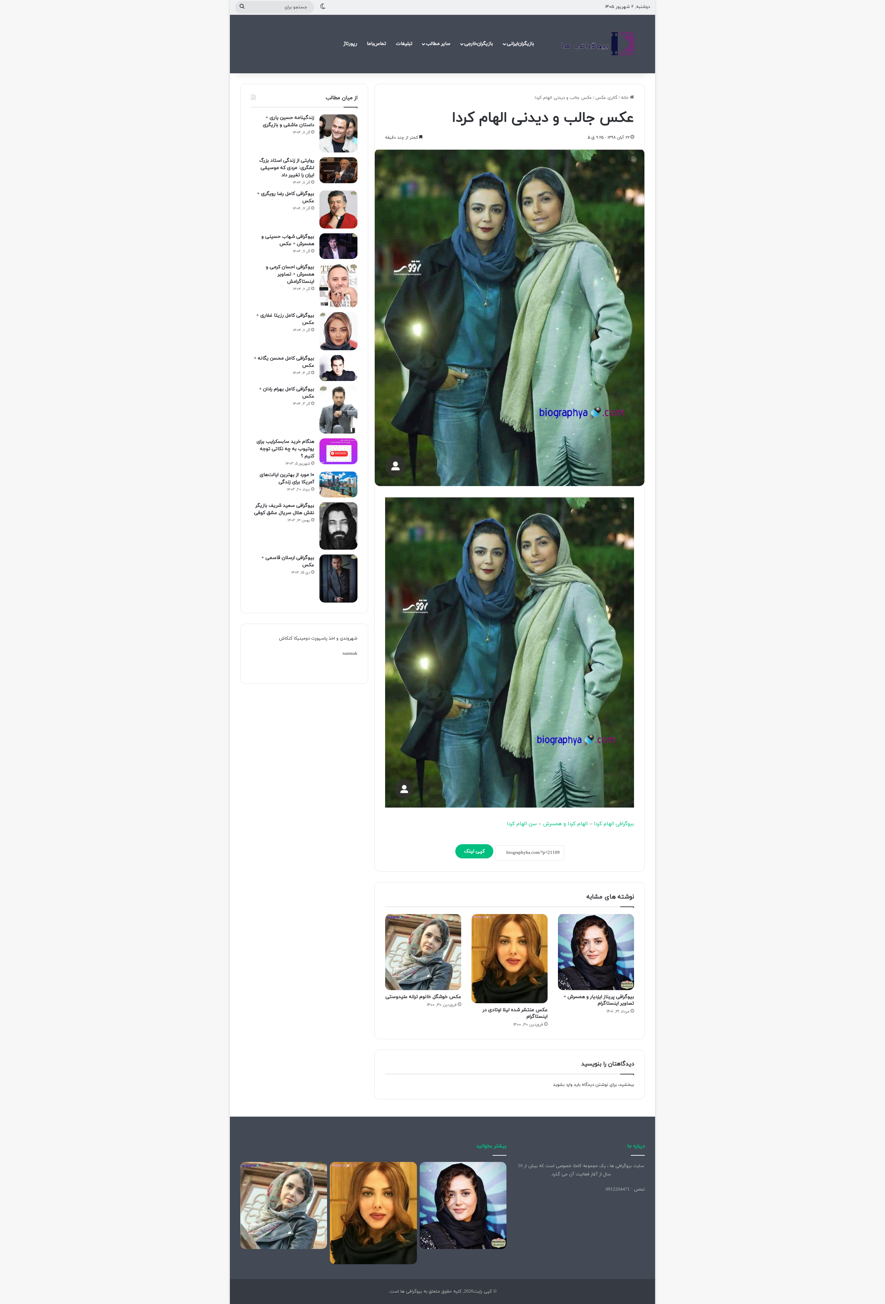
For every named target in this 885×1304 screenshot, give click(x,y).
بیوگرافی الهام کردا (614, 824)
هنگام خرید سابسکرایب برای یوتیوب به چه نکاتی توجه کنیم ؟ (285, 448)
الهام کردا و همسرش (565, 824)
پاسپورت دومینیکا (310, 638)
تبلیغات (404, 43)
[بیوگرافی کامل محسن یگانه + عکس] (338, 368)
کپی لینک (474, 851)
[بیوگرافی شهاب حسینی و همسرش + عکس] (338, 246)
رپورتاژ (350, 43)
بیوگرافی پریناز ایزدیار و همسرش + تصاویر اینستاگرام (598, 1000)
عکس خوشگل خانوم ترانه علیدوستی (423, 997)
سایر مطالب (438, 43)
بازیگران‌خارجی (478, 43)
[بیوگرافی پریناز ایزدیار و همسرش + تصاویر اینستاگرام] (596, 952)
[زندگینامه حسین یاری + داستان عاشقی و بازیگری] (338, 133)
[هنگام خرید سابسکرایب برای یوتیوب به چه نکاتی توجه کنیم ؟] (338, 451)
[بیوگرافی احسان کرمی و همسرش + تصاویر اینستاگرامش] (338, 286)
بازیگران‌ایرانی (520, 43)
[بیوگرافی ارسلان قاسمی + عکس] (338, 579)
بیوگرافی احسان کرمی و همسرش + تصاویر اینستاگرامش (290, 274)
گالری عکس (606, 98)
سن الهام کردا (522, 824)
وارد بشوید (562, 1085)
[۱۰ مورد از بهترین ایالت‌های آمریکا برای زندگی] (338, 484)
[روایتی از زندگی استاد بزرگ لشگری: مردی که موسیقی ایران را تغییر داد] (338, 170)
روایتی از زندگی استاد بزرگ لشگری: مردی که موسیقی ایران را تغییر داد (286, 167)
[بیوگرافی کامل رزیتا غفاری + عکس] (338, 331)
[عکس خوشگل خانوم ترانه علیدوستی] (423, 952)
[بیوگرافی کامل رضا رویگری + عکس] (338, 209)
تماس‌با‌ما (376, 43)
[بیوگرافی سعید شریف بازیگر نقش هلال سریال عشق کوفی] (338, 526)
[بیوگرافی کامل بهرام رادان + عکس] (338, 410)
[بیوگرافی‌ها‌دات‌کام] (598, 44)
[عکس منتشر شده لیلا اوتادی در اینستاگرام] (510, 959)
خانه (625, 98)
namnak (350, 654)
